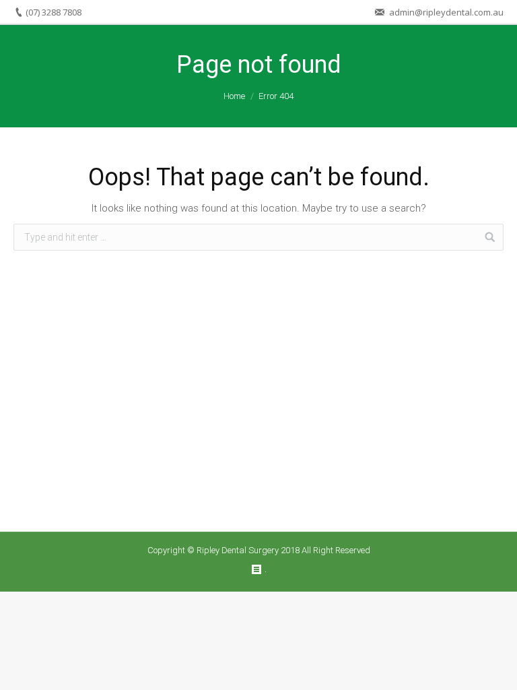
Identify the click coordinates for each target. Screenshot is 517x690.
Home (234, 96)
